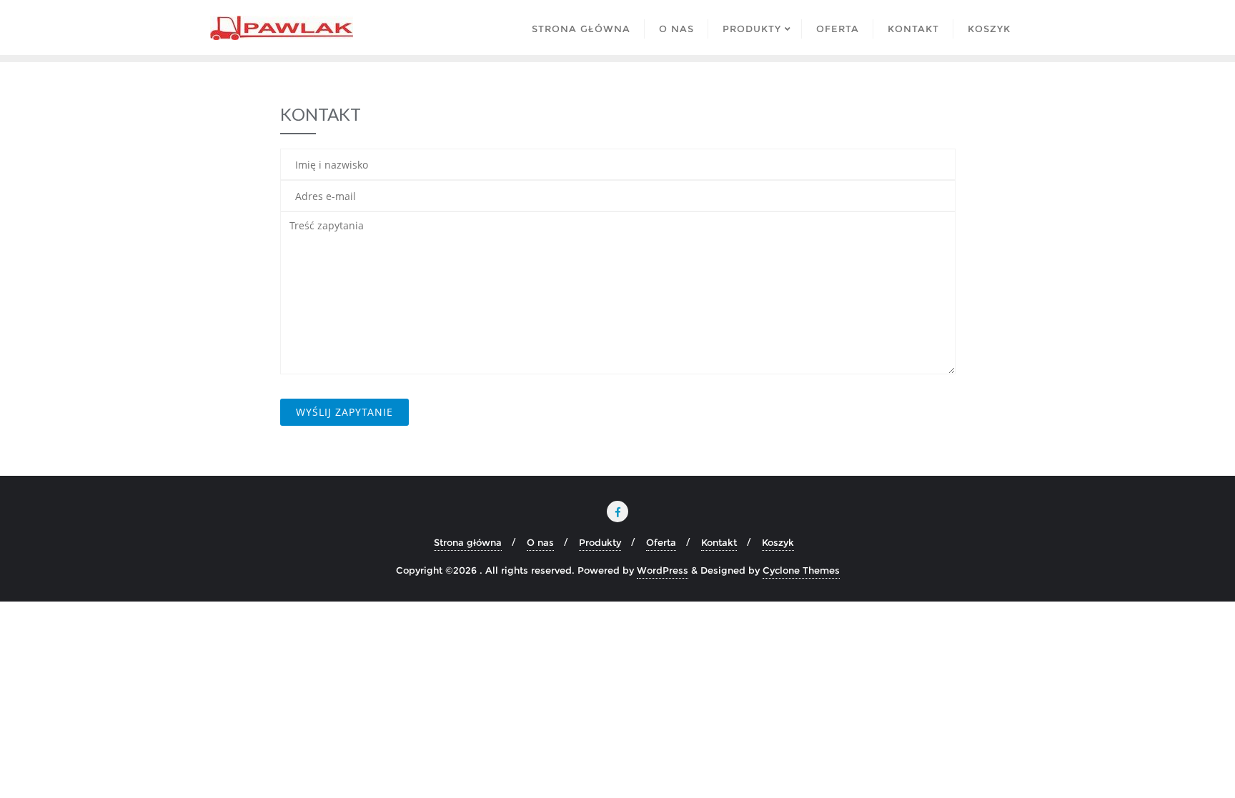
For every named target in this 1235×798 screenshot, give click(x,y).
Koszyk (778, 542)
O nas (540, 542)
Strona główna (468, 542)
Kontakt (719, 542)
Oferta (661, 542)
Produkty (600, 542)
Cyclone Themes (801, 570)
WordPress (662, 570)
